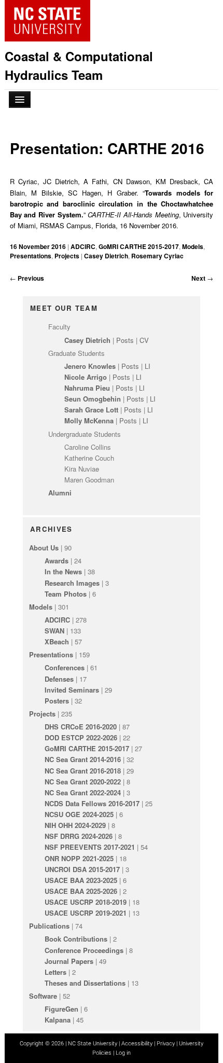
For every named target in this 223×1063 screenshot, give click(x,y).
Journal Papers (69, 961)
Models (192, 246)
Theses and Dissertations (85, 983)
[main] (112, 206)
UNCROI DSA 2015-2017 (82, 869)
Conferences (65, 667)
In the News (63, 571)
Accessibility (136, 1043)
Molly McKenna (89, 420)
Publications (49, 926)
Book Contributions (76, 939)
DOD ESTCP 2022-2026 (81, 737)
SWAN (54, 631)
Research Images (72, 583)
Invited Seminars (72, 690)
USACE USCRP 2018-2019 (86, 902)
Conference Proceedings (84, 950)
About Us (44, 548)
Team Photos (66, 594)
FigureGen (61, 1009)
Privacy (166, 1043)
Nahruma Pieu (87, 388)
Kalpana (58, 1020)
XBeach (57, 641)
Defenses (59, 679)
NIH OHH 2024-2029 (75, 825)
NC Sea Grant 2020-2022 (83, 781)
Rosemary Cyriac (157, 255)
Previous (27, 278)
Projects (66, 255)
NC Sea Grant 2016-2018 (83, 771)
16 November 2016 (38, 246)
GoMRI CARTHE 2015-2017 (139, 246)
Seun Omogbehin (92, 399)
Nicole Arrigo (85, 377)
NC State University (92, 1043)
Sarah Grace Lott (91, 410)
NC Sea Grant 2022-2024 (83, 792)
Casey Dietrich (106, 255)
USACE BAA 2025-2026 (81, 891)
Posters (57, 701)
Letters (55, 972)
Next (202, 278)
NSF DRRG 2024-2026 (79, 836)
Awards (56, 560)
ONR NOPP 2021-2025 (79, 858)
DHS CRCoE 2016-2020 (81, 726)
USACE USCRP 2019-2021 (86, 913)
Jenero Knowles (90, 366)
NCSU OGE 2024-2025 (79, 814)
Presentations (30, 255)
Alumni (60, 493)
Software (43, 996)
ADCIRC (83, 246)
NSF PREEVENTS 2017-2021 (90, 847)
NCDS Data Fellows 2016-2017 (92, 803)
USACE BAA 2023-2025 (81, 880)
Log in (123, 1053)
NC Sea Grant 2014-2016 (83, 759)
